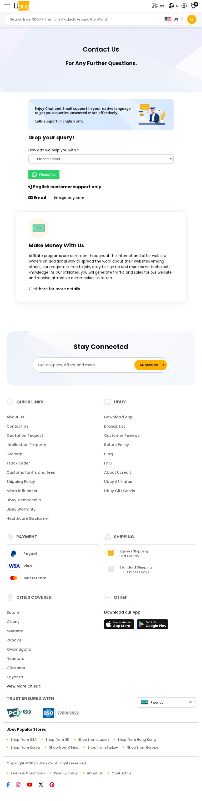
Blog (108, 454)
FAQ (108, 463)
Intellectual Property (26, 444)
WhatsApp (47, 174)
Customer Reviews (122, 435)
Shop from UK (57, 739)
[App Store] (120, 625)
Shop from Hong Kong (137, 739)
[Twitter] (43, 785)
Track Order (18, 463)
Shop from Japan (93, 739)
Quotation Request (25, 435)
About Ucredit (117, 472)
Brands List (114, 426)
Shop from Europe (142, 747)
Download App (118, 417)
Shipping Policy (21, 481)
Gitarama (16, 667)
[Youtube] (32, 785)
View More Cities (23, 686)
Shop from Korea (25, 747)
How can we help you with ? (53, 150)
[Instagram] (21, 785)
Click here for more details (54, 288)
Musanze (15, 631)
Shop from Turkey (102, 747)
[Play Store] (152, 625)
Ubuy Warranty (21, 509)
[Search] (191, 19)
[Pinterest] (54, 785)
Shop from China (63, 747)
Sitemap (14, 454)
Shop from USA (24, 739)
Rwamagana (19, 649)
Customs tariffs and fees (31, 472)
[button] (159, 6)
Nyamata (15, 658)
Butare (13, 612)
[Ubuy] (21, 6)
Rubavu (14, 640)
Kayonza (15, 677)
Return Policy (116, 444)
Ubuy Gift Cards (119, 490)
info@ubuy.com (69, 197)
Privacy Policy (66, 773)
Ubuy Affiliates (118, 481)
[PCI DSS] (19, 713)
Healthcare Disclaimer (28, 518)
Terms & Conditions (28, 773)
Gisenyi (13, 621)
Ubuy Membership (24, 500)
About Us (15, 417)
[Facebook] (11, 785)
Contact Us (17, 426)
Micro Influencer (22, 490)
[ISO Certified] (58, 712)
